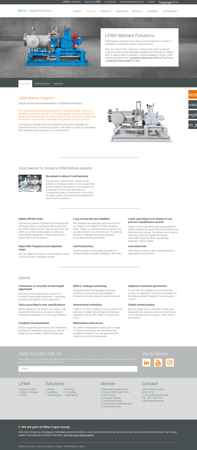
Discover (93, 1)
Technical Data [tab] (41, 83)
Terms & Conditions (46, 446)
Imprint (82, 446)
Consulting (152, 11)
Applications (122, 11)
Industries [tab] (58, 83)
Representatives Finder (132, 1)
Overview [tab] (25, 83)
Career (151, 1)
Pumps (77, 11)
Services (136, 11)
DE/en (169, 2)
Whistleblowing (70, 446)
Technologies (170, 11)
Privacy (59, 446)
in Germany (72, 1)
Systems (90, 11)
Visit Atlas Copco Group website (79, 435)
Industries (105, 11)
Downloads (110, 1)
